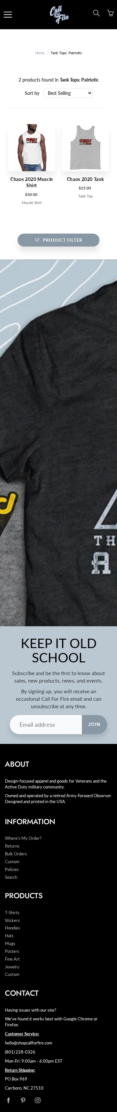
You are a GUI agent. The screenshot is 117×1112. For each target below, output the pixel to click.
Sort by (32, 93)
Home (40, 53)
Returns (12, 846)
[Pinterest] (23, 1100)
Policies (12, 869)
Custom (12, 861)
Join (94, 724)
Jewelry (12, 967)
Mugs (10, 943)
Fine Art (12, 959)
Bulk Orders (16, 853)
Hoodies (12, 928)
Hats (9, 935)
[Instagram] (37, 1100)
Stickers (12, 920)
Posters (12, 951)
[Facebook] (8, 1100)
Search (11, 877)
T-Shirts (12, 912)
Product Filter (62, 240)
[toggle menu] (7, 14)
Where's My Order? (23, 838)
